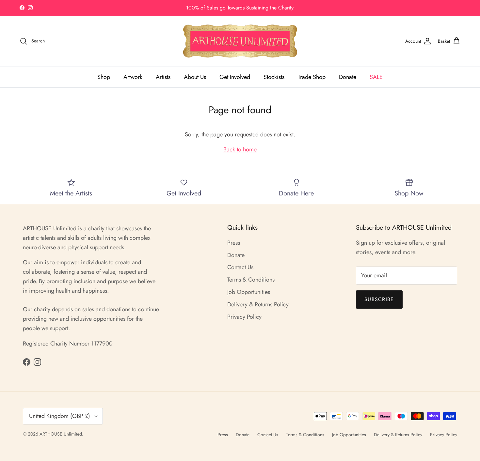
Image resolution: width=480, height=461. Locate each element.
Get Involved (234, 77)
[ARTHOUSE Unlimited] (240, 41)
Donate (347, 77)
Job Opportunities (248, 292)
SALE (376, 77)
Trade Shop (312, 77)
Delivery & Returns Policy (258, 304)
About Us (195, 77)
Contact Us (240, 267)
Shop (103, 77)
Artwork (132, 77)
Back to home (240, 149)
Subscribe (379, 299)
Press (233, 242)
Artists (163, 77)
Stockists (274, 77)
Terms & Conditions (251, 279)
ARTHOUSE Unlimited (61, 434)
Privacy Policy (244, 317)
